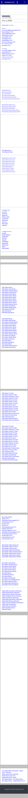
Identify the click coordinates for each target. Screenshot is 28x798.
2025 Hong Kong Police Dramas (10, 459)
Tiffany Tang (5, 244)
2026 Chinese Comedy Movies (9, 292)
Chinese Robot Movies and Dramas (10, 601)
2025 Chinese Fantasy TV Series (10, 436)
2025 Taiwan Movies (7, 343)
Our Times (4, 45)
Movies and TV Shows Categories (10, 774)
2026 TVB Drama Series (8, 416)
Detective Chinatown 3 (7, 530)
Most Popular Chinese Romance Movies (11, 111)
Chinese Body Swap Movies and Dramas (12, 590)
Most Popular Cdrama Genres (9, 548)
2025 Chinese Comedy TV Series (10, 431)
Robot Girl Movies (6, 609)
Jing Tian (4, 238)
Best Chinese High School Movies (10, 583)
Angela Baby (5, 243)
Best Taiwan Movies (7, 576)
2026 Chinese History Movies (9, 297)
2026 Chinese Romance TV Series (10, 410)
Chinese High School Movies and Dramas (12, 599)
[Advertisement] (13, 9)
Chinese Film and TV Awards (9, 777)
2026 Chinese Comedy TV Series (10, 398)
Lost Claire (4, 58)
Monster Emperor (6, 53)
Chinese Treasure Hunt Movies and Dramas (12, 602)
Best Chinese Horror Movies (9, 569)
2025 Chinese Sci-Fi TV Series (9, 444)
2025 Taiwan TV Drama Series (9, 449)
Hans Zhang (5, 223)
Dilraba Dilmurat (6, 234)
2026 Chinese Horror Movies (9, 299)
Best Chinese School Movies (8, 578)
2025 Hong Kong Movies (8, 342)
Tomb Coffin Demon (7, 33)
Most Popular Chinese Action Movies (11, 550)
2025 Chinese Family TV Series (9, 434)
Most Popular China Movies (8, 108)
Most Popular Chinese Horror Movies (11, 555)
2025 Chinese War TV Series (9, 446)
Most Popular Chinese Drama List (10, 545)
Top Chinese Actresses (7, 151)
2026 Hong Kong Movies (8, 312)
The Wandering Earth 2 (7, 533)
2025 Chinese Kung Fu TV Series (10, 439)
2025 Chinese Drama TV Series (9, 432)
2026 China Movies (6, 310)
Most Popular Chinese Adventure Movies (12, 551)
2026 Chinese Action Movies (9, 289)
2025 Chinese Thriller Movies (9, 337)
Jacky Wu (4, 211)
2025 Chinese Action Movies (9, 320)
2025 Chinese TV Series (7, 426)
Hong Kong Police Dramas (8, 607)
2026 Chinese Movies (7, 287)
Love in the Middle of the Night (9, 30)
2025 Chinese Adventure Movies (10, 322)
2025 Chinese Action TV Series (9, 427)
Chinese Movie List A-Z (19, 780)
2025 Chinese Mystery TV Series (10, 441)
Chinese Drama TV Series (8, 168)
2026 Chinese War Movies (8, 309)
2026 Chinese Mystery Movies (9, 302)
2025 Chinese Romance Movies (9, 333)
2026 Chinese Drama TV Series (9, 399)
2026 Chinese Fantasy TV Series (10, 403)
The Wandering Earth (7, 527)
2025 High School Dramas (8, 458)
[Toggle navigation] (25, 2)
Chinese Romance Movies (8, 169)
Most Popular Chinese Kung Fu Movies (11, 556)
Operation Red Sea (6, 537)
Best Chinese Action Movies (8, 562)
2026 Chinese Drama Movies (9, 294)
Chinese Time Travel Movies (9, 604)
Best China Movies (6, 93)
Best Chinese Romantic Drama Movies (11, 98)
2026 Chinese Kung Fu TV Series (10, 406)
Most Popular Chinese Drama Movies (10, 110)
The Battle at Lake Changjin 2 (9, 532)
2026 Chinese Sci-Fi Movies (8, 305)
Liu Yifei (4, 233)
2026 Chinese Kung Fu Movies (9, 300)
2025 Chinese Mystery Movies (9, 332)
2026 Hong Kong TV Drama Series (10, 413)
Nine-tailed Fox (5, 35)
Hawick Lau (5, 220)
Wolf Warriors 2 (6, 522)
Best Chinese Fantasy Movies (9, 567)
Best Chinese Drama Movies (8, 95)
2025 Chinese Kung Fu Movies (9, 330)
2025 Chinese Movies (7, 318)
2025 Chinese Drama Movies (9, 325)
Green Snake (5, 36)
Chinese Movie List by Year (8, 159)
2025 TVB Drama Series (8, 451)
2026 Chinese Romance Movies (9, 304)
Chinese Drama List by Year (8, 161)
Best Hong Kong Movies (8, 574)
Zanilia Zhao (5, 236)
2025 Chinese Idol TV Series (9, 438)
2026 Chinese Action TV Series (9, 394)
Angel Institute (5, 40)
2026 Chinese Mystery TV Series (10, 408)
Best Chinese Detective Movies (9, 581)
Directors (8, 772)
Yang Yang (4, 213)
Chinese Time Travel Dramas (9, 606)
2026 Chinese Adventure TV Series (10, 396)
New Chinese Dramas (7, 780)
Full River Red (5, 528)
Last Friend (5, 52)
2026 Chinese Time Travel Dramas (10, 420)
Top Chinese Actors (6, 150)
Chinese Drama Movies (7, 166)
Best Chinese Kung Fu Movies (9, 571)
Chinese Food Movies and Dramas (10, 597)
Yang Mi (4, 239)
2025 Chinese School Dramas (9, 454)
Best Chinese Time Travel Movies (10, 584)
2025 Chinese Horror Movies (9, 328)
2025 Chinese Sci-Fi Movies (8, 335)
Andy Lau (4, 222)
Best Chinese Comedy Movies (9, 566)
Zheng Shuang (5, 248)
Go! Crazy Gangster (7, 42)
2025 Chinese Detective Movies (9, 345)
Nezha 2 (4, 518)
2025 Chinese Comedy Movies (9, 323)
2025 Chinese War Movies (8, 338)
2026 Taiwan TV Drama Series (9, 415)
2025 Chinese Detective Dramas (10, 453)
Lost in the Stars (6, 538)
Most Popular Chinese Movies (9, 106)
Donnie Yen (4, 215)
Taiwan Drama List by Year (8, 164)
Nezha (3, 525)
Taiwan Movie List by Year (8, 163)
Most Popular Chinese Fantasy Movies (11, 553)
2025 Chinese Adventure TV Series (10, 429)
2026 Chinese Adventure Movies (10, 290)
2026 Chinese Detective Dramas (10, 418)
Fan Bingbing (5, 241)
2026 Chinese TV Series (7, 393)
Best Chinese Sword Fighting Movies (11, 579)
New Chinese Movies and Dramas (10, 770)
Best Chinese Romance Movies (9, 97)
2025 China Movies (6, 340)
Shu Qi (3, 246)
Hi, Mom (4, 523)
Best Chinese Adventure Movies (9, 564)
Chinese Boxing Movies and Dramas (11, 592)
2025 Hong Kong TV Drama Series (10, 448)
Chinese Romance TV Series (8, 171)
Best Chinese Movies (7, 92)
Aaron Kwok (5, 218)
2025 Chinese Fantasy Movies (9, 327)
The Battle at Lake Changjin (9, 520)
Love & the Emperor (7, 50)
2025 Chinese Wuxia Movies (9, 347)
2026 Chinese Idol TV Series (9, 404)
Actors (3, 17)
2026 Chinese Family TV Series (9, 401)
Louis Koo (4, 225)
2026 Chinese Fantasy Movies (9, 295)
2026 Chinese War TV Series (9, 411)
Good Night (5, 38)
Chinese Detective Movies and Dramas (11, 594)
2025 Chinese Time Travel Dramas (10, 456)
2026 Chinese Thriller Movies (9, 307)
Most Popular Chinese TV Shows (10, 546)
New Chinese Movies (18, 779)
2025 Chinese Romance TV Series (10, 443)
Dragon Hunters (6, 31)
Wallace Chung (5, 216)
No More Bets (5, 535)
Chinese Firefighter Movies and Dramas (11, 595)
